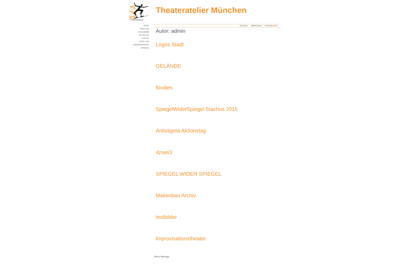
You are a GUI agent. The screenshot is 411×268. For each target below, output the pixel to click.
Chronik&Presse (141, 45)
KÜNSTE (145, 38)
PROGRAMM (143, 32)
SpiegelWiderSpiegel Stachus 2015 (197, 109)
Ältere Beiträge (161, 256)
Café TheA (144, 41)
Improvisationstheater (181, 238)
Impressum (256, 26)
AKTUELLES (144, 35)
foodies (164, 88)
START (146, 26)
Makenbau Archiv (176, 195)
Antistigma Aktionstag (181, 131)
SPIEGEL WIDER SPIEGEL (188, 174)
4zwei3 (164, 152)
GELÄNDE (168, 66)
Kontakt (244, 26)
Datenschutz (271, 26)
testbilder (166, 217)
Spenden (145, 48)
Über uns (144, 29)
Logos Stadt (170, 44)
